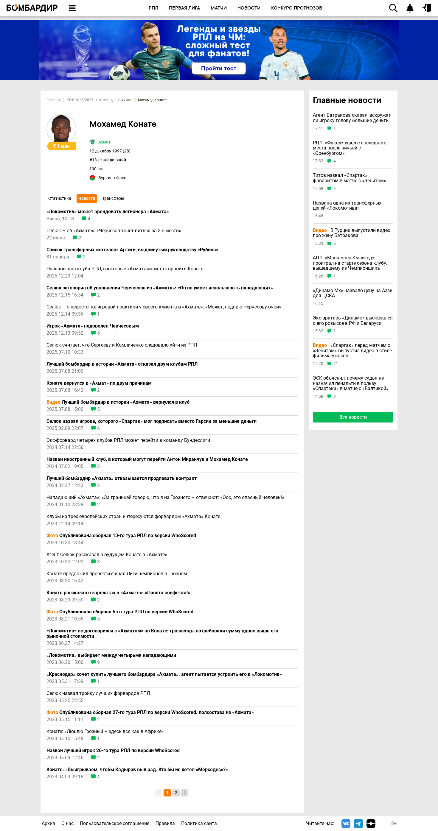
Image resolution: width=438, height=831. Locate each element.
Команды (107, 100)
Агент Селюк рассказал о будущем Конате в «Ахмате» (106, 554)
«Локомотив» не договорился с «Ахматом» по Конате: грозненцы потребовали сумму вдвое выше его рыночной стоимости (162, 633)
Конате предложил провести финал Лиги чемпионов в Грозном (116, 573)
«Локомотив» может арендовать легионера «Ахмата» (107, 211)
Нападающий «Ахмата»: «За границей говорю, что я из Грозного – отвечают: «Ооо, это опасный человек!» (165, 497)
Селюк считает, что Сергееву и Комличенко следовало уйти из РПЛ (121, 345)
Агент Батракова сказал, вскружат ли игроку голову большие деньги (352, 118)
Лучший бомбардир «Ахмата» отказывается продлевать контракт (121, 478)
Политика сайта (199, 823)
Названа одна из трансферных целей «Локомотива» (347, 205)
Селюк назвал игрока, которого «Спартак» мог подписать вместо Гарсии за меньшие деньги (151, 421)
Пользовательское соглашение (114, 823)
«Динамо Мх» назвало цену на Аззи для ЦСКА (352, 293)
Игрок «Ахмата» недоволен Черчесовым (92, 326)
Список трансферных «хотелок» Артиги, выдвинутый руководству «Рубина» (132, 249)
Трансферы (113, 198)
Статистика (59, 198)
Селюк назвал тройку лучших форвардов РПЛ (98, 693)
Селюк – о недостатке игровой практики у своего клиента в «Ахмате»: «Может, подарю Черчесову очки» (163, 307)
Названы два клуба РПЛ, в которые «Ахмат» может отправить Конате (124, 269)
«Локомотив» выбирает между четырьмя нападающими (111, 655)
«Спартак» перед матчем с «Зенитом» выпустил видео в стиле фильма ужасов (352, 350)
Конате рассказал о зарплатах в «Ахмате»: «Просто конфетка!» (118, 592)
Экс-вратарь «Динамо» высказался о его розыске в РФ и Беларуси (353, 320)
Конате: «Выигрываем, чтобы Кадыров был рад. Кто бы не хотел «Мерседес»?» (137, 769)
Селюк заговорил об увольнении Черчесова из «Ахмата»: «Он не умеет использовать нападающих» (159, 288)
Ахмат (126, 100)
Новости (86, 198)
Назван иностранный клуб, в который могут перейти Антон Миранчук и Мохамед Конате (147, 459)
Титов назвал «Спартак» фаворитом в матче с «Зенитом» (349, 178)
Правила (165, 823)
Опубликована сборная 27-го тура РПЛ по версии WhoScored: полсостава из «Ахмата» (150, 712)
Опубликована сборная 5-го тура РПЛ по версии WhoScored (119, 612)
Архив (48, 823)
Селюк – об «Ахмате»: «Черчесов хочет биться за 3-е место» (113, 230)
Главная (53, 100)
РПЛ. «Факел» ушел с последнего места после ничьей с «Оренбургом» (349, 148)
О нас (67, 823)
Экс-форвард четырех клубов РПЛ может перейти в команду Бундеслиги (128, 440)
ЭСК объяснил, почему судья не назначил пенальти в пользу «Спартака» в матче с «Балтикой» (351, 383)
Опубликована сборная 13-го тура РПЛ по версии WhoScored (121, 535)
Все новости (353, 417)
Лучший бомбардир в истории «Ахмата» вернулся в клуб (118, 402)
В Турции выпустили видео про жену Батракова (351, 233)
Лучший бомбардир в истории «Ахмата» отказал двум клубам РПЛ (122, 364)
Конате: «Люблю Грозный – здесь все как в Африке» (105, 731)
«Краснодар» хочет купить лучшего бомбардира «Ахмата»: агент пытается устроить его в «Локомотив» (164, 674)
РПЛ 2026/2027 (80, 100)
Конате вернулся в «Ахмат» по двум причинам (99, 383)
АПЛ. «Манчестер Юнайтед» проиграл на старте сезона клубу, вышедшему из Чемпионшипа (350, 263)
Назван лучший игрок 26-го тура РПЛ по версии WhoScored (113, 750)
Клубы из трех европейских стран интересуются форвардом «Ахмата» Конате (133, 516)
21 (335, 363)
